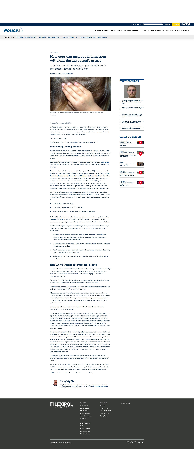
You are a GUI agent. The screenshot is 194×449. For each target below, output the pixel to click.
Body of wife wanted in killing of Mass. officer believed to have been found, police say (133, 109)
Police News (79, 372)
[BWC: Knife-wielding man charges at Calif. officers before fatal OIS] (140, 182)
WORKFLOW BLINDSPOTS (70, 37)
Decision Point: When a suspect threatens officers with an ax (127, 144)
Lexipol (60, 442)
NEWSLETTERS (168, 24)
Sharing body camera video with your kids (127, 164)
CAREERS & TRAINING (131, 30)
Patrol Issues (69, 372)
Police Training (53, 52)
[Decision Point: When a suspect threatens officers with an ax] (140, 142)
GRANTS (168, 30)
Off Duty (122, 162)
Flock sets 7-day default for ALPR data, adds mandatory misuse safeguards (132, 127)
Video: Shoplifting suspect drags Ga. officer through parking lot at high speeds (127, 174)
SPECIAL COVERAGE (181, 30)
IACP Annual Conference (57, 372)
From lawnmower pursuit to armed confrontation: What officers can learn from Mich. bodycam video (128, 154)
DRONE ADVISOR (102, 37)
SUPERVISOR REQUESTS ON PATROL (49, 37)
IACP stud (105, 162)
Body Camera (123, 171)
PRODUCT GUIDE (115, 30)
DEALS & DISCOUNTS (157, 30)
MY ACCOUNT (176, 24)
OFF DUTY (144, 30)
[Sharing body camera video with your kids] (140, 164)
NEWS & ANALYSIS (101, 30)
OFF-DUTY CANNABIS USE (87, 37)
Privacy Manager (125, 403)
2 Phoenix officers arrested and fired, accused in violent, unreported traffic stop (132, 116)
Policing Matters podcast (100, 386)
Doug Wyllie (69, 73)
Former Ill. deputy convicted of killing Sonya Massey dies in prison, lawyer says (132, 102)
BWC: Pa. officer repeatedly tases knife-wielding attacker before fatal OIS (133, 122)
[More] (107, 30)
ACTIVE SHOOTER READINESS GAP (26, 37)
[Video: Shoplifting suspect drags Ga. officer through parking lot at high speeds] (140, 172)
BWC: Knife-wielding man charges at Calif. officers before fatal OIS (127, 184)
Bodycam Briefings (124, 141)
